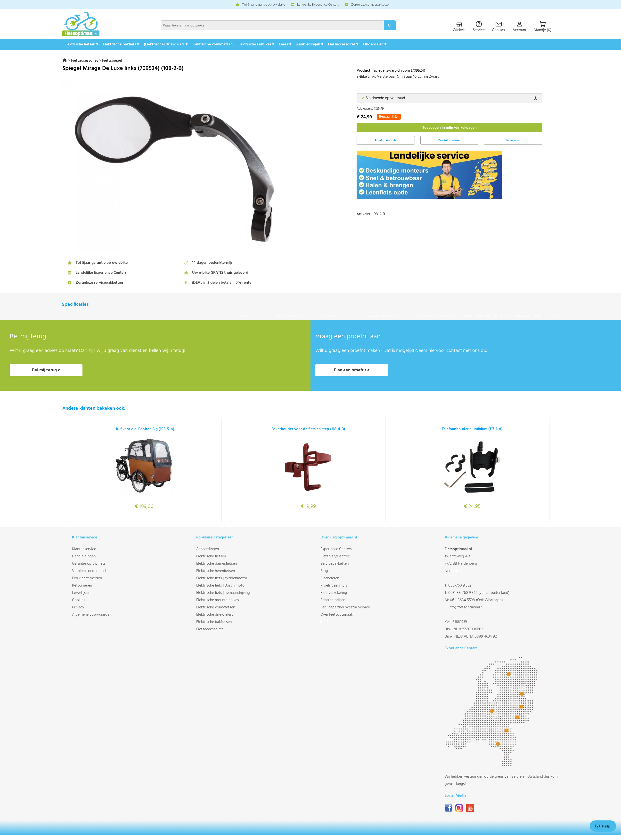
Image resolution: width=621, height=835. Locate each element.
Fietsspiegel (112, 61)
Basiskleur (303, 316)
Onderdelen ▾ (374, 44)
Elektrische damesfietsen (216, 564)
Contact (498, 30)
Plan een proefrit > (352, 370)
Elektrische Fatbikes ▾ (255, 44)
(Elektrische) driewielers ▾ (166, 44)
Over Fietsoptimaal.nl (337, 615)
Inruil (324, 622)
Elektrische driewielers (214, 615)
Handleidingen (84, 556)
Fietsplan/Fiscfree (335, 556)
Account (519, 30)
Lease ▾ (285, 44)
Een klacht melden (87, 578)
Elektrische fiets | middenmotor (221, 578)
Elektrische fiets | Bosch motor (221, 585)
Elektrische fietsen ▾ (81, 44)
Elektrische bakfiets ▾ (121, 44)
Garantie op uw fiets (89, 564)
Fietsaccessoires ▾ (343, 44)
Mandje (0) (542, 30)
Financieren (513, 140)
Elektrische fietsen (211, 556)
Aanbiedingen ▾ (309, 44)
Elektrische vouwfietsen (212, 44)
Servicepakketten (334, 564)
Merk (348, 316)
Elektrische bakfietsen (214, 622)
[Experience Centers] (493, 766)
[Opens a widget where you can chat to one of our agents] (602, 826)
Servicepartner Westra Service (345, 607)
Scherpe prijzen (332, 600)
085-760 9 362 (459, 585)
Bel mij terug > (46, 370)
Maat (258, 316)
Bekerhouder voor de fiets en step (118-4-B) (308, 429)
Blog (324, 571)
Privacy (78, 607)
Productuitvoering (445, 316)
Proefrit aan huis (333, 585)
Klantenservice (84, 549)
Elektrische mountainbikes (217, 600)
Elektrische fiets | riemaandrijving (223, 593)
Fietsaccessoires (84, 61)
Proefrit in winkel (449, 140)
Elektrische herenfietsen (215, 571)
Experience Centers (336, 549)
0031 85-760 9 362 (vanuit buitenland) (478, 593)
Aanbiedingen (207, 549)
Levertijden (81, 593)
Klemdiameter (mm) (525, 316)
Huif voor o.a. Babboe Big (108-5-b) (144, 429)
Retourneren (82, 585)
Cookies (78, 600)
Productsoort (396, 316)
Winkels (459, 30)
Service (479, 30)
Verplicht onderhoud (89, 571)
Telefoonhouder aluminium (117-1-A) (472, 429)
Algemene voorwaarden (91, 615)
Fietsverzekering (333, 593)
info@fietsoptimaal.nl (466, 607)
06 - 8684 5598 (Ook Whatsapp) (476, 600)
